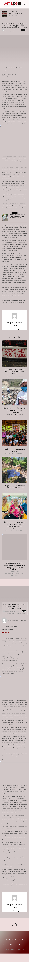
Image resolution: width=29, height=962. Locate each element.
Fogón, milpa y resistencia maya (14, 450)
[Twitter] (9, 939)
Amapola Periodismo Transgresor (12, 30)
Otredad (23, 30)
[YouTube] (16, 939)
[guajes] (14, 470)
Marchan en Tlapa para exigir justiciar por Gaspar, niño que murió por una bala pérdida (17, 216)
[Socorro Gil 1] (14, 392)
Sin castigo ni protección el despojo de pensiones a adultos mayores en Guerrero (14, 525)
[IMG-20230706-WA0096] (5, 217)
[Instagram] (12, 939)
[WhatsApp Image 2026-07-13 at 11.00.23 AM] (14, 506)
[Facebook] (6, 939)
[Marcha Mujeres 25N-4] (14, 547)
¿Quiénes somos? (13, 944)
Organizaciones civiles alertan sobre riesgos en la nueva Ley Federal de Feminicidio (14, 566)
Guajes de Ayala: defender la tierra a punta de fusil (14, 486)
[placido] (4, 14)
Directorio (5, 944)
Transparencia (22, 944)
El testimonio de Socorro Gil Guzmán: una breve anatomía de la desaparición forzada (14, 411)
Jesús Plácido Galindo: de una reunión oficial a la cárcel (16, 12)
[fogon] (14, 433)
